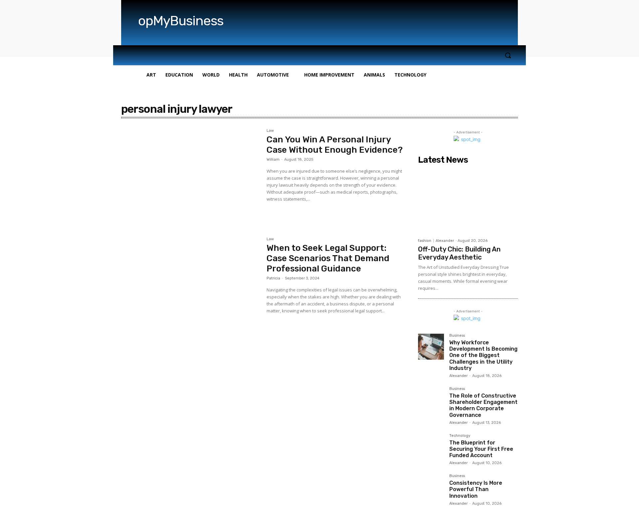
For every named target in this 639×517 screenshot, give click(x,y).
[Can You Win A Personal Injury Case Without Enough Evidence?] (190, 175)
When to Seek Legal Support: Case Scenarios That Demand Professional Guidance (328, 258)
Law (270, 131)
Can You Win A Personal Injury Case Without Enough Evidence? (335, 144)
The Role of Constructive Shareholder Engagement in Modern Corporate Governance (483, 405)
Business (457, 336)
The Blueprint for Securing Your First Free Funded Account (481, 448)
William (273, 159)
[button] (508, 55)
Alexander (445, 241)
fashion (424, 241)
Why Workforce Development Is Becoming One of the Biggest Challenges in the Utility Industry (483, 355)
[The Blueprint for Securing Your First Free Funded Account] (431, 447)
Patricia (273, 278)
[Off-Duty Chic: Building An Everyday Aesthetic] (468, 201)
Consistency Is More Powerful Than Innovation (475, 489)
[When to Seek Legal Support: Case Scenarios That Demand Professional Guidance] (190, 283)
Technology (459, 436)
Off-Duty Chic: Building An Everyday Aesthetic (459, 253)
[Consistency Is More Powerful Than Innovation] (431, 487)
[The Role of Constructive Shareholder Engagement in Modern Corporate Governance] (431, 400)
